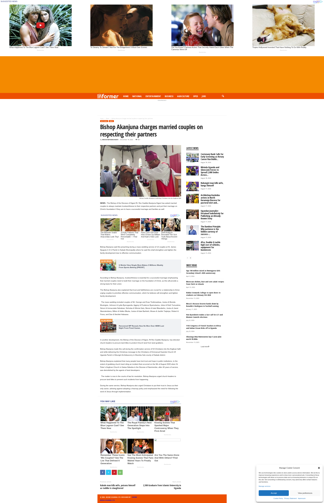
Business (169, 96)
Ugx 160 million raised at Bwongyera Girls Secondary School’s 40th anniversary (203, 271)
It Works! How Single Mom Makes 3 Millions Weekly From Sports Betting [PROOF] (141, 266)
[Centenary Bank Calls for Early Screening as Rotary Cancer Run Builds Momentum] (192, 157)
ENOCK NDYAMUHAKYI (110, 140)
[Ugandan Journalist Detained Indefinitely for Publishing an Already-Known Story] (192, 214)
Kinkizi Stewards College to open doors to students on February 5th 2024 (203, 293)
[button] (319, 468)
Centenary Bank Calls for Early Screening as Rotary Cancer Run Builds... (212, 157)
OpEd (195, 96)
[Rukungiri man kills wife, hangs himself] (192, 186)
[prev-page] (187, 258)
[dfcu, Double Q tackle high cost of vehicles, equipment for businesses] (192, 245)
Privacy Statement (290, 498)
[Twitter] (108, 472)
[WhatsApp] (120, 472)
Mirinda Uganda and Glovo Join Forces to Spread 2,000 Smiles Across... (210, 171)
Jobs (204, 96)
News (107, 118)
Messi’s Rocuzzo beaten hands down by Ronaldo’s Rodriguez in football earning (202, 304)
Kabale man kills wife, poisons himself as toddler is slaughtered (117, 486)
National (137, 96)
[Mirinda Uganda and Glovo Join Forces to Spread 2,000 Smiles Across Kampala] (192, 170)
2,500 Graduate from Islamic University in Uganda (162, 486)
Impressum (302, 498)
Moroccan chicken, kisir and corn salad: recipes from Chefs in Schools (205, 282)
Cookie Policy (278, 498)
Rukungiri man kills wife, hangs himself (212, 184)
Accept (274, 493)
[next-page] (190, 258)
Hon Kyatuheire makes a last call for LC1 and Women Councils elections (204, 315)
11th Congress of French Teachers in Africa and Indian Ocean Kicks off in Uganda (203, 326)
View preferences (305, 493)
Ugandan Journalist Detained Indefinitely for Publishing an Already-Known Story (212, 214)
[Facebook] (102, 472)
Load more (204, 347)
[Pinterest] (114, 472)
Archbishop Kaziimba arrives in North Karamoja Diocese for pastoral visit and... (210, 199)
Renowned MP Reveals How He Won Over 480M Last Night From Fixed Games (141, 327)
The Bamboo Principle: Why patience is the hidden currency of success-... (211, 230)
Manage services (264, 486)
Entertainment (153, 96)
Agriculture (183, 96)
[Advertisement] (162, 74)
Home (126, 96)
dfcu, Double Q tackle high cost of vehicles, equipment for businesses (210, 246)
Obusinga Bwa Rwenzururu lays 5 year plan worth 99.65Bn (203, 337)
